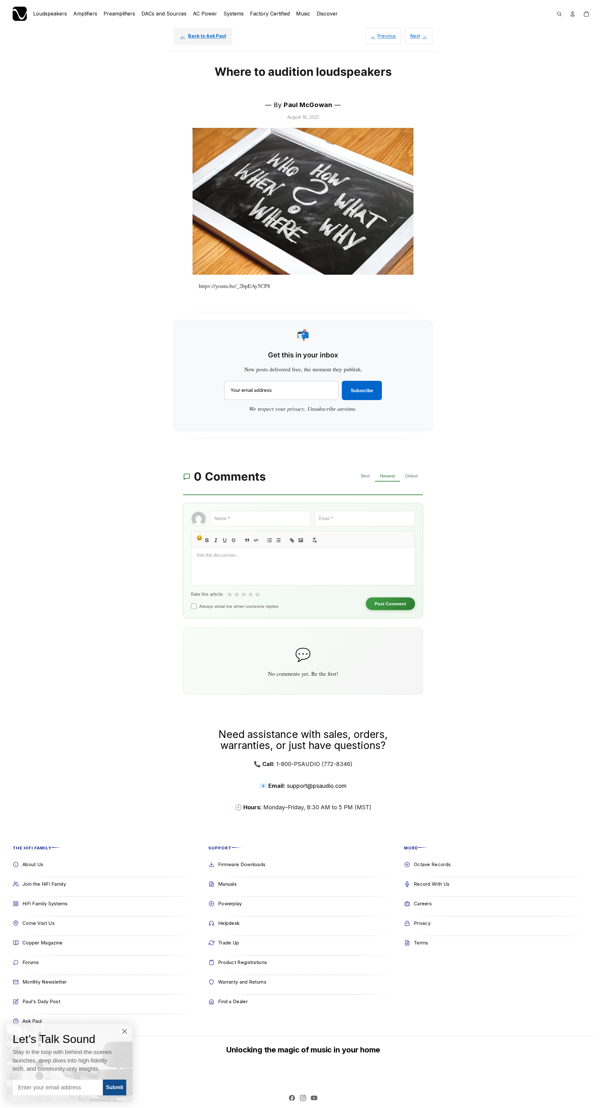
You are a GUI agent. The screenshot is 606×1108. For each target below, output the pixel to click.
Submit (114, 1087)
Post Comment (390, 603)
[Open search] (559, 14)
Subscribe (362, 390)
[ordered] (269, 540)
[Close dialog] (124, 1031)
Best (365, 475)
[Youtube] (314, 1098)
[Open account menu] (572, 14)
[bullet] (278, 540)
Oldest (411, 475)
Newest (387, 475)
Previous (386, 36)
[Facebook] (292, 1098)
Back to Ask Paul (207, 36)
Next (415, 36)
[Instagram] (303, 1098)
